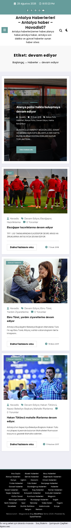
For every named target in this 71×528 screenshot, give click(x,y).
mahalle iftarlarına (43, 408)
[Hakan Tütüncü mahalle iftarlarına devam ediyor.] (35, 377)
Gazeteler (12, 506)
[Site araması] (60, 30)
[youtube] (43, 10)
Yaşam (60, 503)
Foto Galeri (32, 483)
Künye (56, 506)
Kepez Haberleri (32, 359)
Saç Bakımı (41, 523)
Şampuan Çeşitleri (58, 523)
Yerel (46, 359)
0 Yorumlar (32, 222)
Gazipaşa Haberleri (49, 483)
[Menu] (4, 30)
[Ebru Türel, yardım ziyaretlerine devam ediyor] (35, 280)
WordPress (38, 514)
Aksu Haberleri (49, 473)
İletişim (28, 509)
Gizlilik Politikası (27, 506)
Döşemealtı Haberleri (52, 477)
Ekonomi (34, 480)
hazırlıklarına (14, 222)
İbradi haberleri (11, 490)
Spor (10, 173)
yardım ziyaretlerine (18, 311)
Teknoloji (33, 503)
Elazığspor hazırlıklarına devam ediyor (30, 227)
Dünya (13, 480)
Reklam (39, 509)
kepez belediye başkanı (20, 408)
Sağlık (55, 499)
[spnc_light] (67, 31)
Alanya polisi (30, 120)
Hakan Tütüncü (48, 404)
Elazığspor (46, 218)
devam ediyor (42, 120)
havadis (22, 117)
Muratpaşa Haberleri (39, 499)
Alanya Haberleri (22, 102)
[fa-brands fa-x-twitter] (31, 10)
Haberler (54, 486)
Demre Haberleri (32, 477)
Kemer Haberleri (55, 490)
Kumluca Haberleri (35, 496)
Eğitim (23, 480)
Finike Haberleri (16, 483)
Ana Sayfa (15, 473)
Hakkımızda (44, 506)
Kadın (25, 490)
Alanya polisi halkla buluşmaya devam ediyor (38, 109)
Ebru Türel (45, 308)
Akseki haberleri (32, 473)
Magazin (51, 496)
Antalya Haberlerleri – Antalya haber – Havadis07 (35, 22)
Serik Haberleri (10, 503)
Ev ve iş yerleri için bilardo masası (17, 523)
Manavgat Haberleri (17, 499)
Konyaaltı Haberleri (32, 493)
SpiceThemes (35, 516)
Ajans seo (5, 526)
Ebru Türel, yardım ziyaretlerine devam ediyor (30, 319)
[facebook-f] (27, 10)
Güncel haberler (14, 263)
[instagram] (39, 10)
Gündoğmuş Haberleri (36, 486)
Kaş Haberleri (38, 490)
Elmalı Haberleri (49, 480)
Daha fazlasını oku (26, 150)
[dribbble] (35, 10)
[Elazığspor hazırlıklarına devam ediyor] (35, 190)
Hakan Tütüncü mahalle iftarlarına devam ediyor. (32, 419)
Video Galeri (47, 503)
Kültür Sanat (17, 496)
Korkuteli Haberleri (53, 493)
